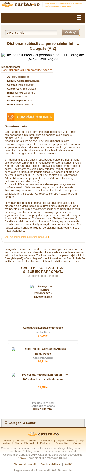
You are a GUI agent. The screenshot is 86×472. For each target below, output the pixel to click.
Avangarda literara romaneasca (43, 327)
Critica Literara (28, 88)
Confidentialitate (50, 464)
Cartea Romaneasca (28, 80)
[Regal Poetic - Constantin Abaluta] (43, 349)
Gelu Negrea (22, 76)
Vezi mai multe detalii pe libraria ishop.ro (26, 237)
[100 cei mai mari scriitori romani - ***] (43, 375)
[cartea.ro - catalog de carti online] (43, 435)
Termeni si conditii (25, 464)
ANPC (68, 464)
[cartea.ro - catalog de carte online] (43, 5)
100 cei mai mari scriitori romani (43, 379)
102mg (22, 458)
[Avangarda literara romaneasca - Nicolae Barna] (43, 305)
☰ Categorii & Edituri (20, 423)
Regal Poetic (43, 353)
